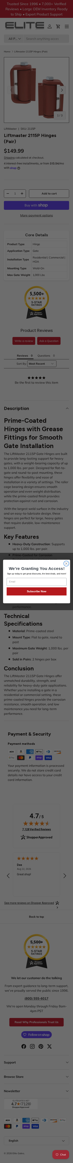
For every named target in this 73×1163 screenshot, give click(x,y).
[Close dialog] (66, 563)
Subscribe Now (36, 591)
